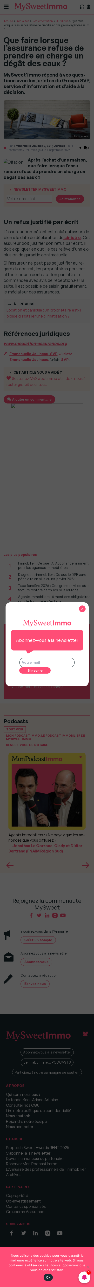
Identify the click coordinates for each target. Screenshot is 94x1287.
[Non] (88, 1267)
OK (48, 1277)
